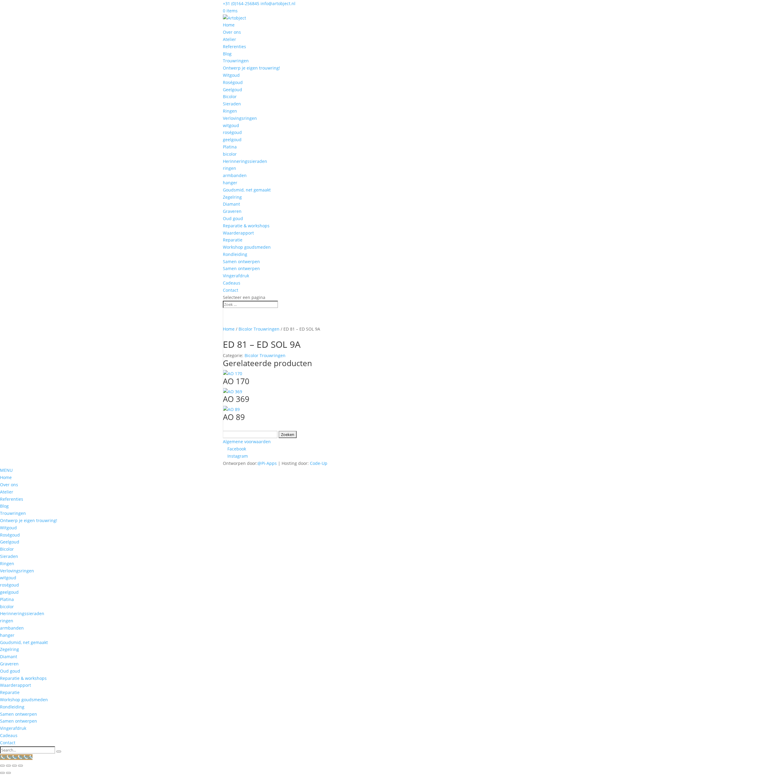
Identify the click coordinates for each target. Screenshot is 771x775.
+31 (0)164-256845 (241, 3)
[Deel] (14, 766)
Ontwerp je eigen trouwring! (251, 68)
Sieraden (232, 104)
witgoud (231, 125)
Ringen (230, 111)
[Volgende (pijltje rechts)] (8, 773)
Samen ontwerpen (241, 261)
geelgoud (232, 139)
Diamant (231, 204)
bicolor (230, 154)
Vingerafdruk (236, 276)
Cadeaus (231, 283)
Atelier (229, 39)
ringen (229, 168)
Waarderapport (238, 233)
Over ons (232, 32)
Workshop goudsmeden (247, 247)
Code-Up (318, 463)
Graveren (232, 211)
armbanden (235, 175)
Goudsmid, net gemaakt (247, 190)
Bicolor (230, 96)
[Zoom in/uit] (2, 766)
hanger (230, 182)
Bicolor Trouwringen (259, 329)
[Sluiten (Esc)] (20, 766)
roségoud (232, 132)
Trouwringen (236, 61)
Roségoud (233, 82)
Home (229, 25)
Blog (227, 54)
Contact (230, 290)
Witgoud (231, 75)
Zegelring (232, 197)
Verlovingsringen (240, 118)
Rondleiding (235, 254)
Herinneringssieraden (245, 161)
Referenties (234, 46)
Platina (230, 147)
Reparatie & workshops (246, 226)
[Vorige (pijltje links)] (2, 773)
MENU (6, 470)
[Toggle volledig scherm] (8, 766)
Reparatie (232, 240)
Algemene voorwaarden (247, 441)
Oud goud (233, 218)
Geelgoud (232, 89)
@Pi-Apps (267, 463)
